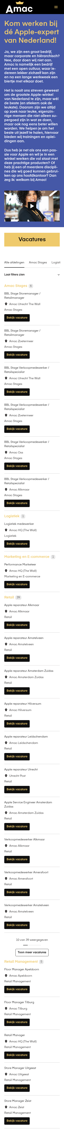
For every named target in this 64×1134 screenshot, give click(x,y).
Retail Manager (14, 1035)
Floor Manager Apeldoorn (21, 969)
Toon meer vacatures (32, 952)
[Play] (32, 206)
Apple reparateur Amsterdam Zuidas (28, 671)
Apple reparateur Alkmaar (21, 605)
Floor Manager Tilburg (19, 1002)
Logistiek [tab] (58, 262)
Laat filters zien (14, 274)
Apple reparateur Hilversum (22, 704)
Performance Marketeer (20, 564)
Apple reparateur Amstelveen (24, 638)
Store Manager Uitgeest (20, 1068)
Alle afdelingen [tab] (14, 262)
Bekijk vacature (17, 317)
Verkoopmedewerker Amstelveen (26, 905)
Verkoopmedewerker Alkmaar (24, 839)
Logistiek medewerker (19, 524)
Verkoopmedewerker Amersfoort (26, 872)
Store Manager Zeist (17, 1101)
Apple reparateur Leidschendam (26, 736)
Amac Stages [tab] (38, 262)
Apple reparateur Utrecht (21, 769)
